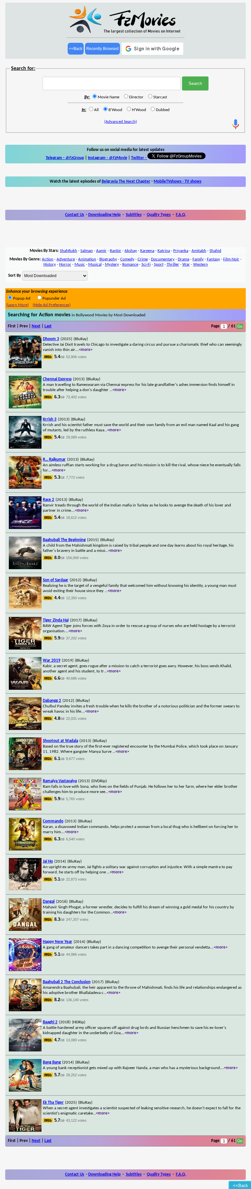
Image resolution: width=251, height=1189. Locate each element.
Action (47, 259)
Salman (86, 251)
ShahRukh (68, 251)
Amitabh (199, 251)
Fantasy (213, 259)
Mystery (112, 264)
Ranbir (115, 251)
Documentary (163, 259)
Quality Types (159, 215)
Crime (143, 259)
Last (48, 326)
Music (80, 264)
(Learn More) (17, 305)
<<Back (75, 48)
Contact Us (74, 215)
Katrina (164, 251)
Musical (95, 264)
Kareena (147, 251)
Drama (183, 259)
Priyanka (180, 251)
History (49, 264)
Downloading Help (104, 215)
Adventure (66, 259)
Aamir (101, 251)
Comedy (127, 259)
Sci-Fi (146, 264)
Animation (87, 259)
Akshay (131, 251)
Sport (158, 264)
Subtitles (134, 215)
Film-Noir (231, 259)
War (186, 264)
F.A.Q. (181, 215)
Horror (65, 264)
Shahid (215, 251)
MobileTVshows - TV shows (177, 181)
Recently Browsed (102, 48)
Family (198, 259)
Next (36, 326)
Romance (130, 264)
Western (200, 264)
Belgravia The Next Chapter (126, 181)
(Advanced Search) (120, 122)
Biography (108, 259)
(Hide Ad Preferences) (52, 305)
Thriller (173, 264)
